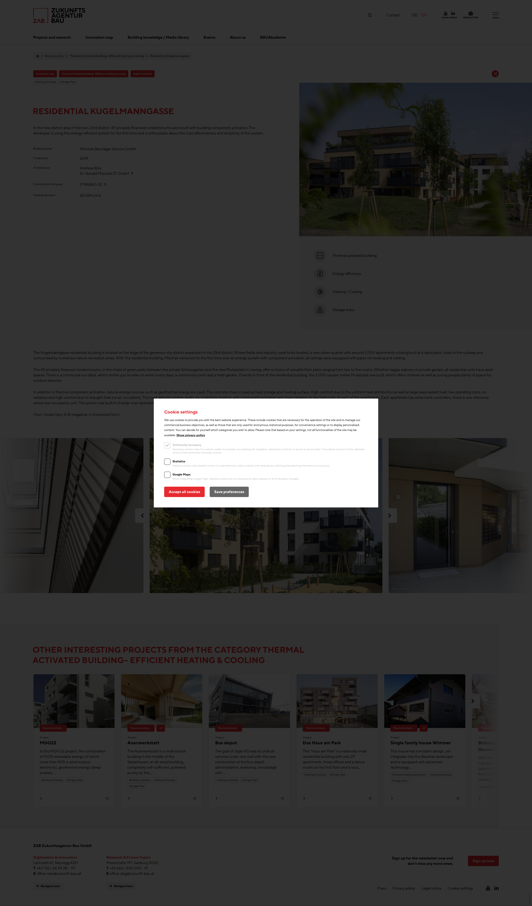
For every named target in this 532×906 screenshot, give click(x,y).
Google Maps (181, 474)
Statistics (178, 461)
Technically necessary (186, 445)
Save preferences (229, 491)
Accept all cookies (184, 491)
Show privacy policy (190, 435)
